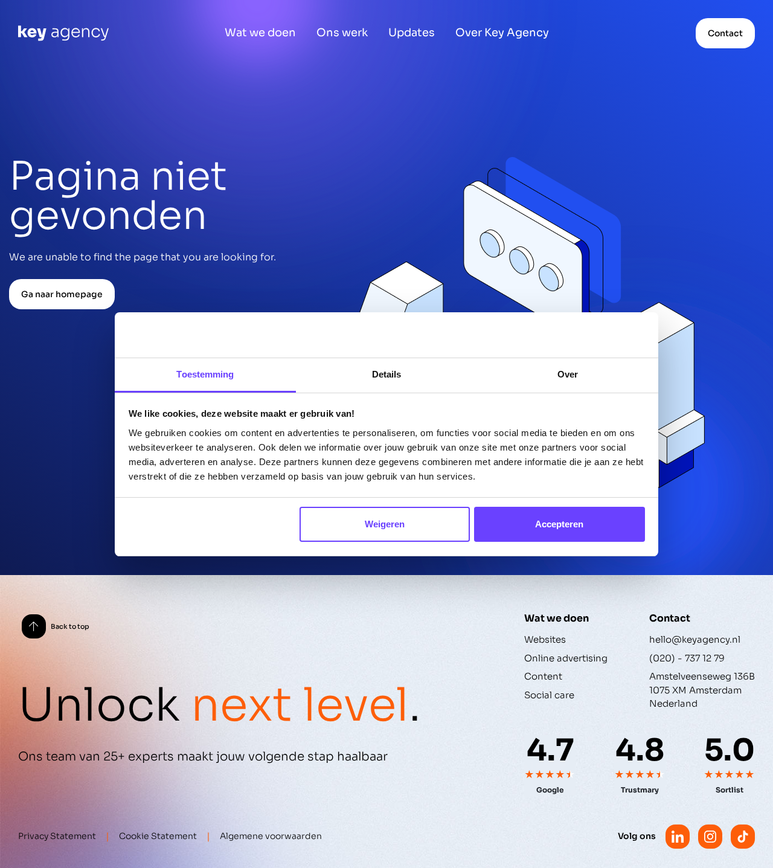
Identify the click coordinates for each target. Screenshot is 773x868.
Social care (549, 695)
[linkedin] (678, 837)
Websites (545, 639)
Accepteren (559, 524)
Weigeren (385, 524)
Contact (725, 33)
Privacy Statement (57, 836)
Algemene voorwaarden (271, 836)
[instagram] (710, 837)
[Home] (63, 33)
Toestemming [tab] (205, 374)
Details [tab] (387, 374)
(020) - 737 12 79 (687, 658)
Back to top (70, 626)
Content (543, 676)
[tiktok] (743, 837)
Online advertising (566, 658)
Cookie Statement (158, 836)
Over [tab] (567, 374)
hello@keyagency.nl (694, 639)
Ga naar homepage (62, 294)
